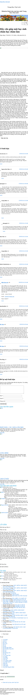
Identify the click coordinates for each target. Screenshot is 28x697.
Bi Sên (4, 646)
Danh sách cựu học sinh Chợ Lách (11, 682)
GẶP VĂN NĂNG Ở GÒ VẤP (10, 576)
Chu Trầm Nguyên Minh (8, 667)
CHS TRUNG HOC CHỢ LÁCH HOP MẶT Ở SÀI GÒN (14, 627)
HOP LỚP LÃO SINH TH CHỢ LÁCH (12, 578)
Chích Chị (5, 664)
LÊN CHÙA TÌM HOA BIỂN (11, 492)
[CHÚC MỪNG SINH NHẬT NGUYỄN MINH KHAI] (4, 507)
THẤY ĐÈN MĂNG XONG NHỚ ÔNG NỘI (15, 498)
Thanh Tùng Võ (6, 588)
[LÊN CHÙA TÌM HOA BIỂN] (2, 494)
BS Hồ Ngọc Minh (7, 647)
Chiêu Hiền (5, 665)
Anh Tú (4, 641)
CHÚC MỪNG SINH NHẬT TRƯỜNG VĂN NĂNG (13, 610)
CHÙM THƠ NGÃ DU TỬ (19, 599)
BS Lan (4, 650)
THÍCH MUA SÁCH (8, 487)
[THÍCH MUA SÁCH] (1, 488)
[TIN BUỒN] (4, 517)
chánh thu (5, 663)
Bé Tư (4, 645)
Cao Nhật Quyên (7, 661)
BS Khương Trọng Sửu (8, 648)
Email (2, 398)
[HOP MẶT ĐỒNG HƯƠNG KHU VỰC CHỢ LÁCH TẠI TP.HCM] (2, 573)
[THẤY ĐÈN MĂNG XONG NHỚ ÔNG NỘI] (2, 500)
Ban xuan (5, 643)
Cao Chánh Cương (7, 660)
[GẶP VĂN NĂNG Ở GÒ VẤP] (1, 576)
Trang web (2, 401)
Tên (1, 395)
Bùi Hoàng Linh (6, 652)
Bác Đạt (5, 642)
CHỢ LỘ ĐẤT (15, 594)
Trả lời (1, 163)
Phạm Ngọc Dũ (6, 599)
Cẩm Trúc (5, 659)
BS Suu (4, 651)
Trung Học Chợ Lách (5, 1)
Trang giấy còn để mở (20, 605)
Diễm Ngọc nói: (4, 282)
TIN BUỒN (10, 512)
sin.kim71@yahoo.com (9, 296)
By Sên (4, 654)
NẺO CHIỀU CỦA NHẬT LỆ (19, 598)
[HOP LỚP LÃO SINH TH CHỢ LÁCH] (1, 579)
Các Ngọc (5, 656)
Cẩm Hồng (5, 658)
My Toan (2, 324)
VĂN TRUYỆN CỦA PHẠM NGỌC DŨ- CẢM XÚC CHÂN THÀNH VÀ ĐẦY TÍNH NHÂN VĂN (15, 602)
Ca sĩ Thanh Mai (6, 655)
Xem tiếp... (2, 432)
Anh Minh (5, 639)
